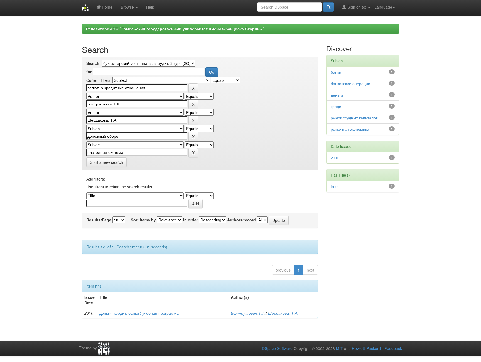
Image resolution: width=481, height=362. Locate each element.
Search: (93, 63)
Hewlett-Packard (366, 348)
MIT (339, 348)
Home (106, 7)
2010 (335, 158)
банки (336, 72)
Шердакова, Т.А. (283, 313)
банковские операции (350, 83)
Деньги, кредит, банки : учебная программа (139, 313)
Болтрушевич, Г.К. (248, 313)
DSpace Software (277, 348)
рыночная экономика (350, 129)
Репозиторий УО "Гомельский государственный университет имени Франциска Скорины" (175, 28)
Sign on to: (356, 7)
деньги (337, 95)
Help (150, 7)
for (89, 71)
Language (383, 7)
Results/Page (98, 220)
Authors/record (241, 220)
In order (190, 220)
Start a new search (106, 162)
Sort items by (143, 220)
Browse (128, 7)
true (334, 186)
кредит (337, 106)
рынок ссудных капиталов (354, 117)
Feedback (393, 348)
